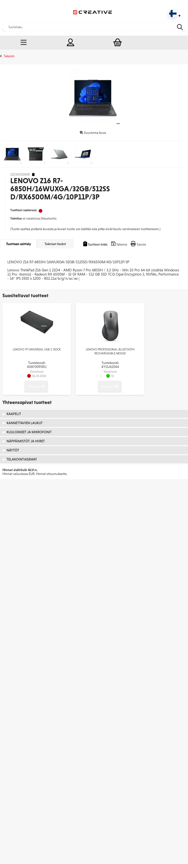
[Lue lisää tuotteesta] (37, 333)
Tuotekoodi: (37, 365)
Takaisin (9, 56)
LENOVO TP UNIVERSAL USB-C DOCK (37, 349)
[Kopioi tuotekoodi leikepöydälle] (33, 174)
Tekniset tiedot (55, 244)
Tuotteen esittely (18, 244)
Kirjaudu (34, 386)
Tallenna (121, 244)
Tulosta (141, 244)
